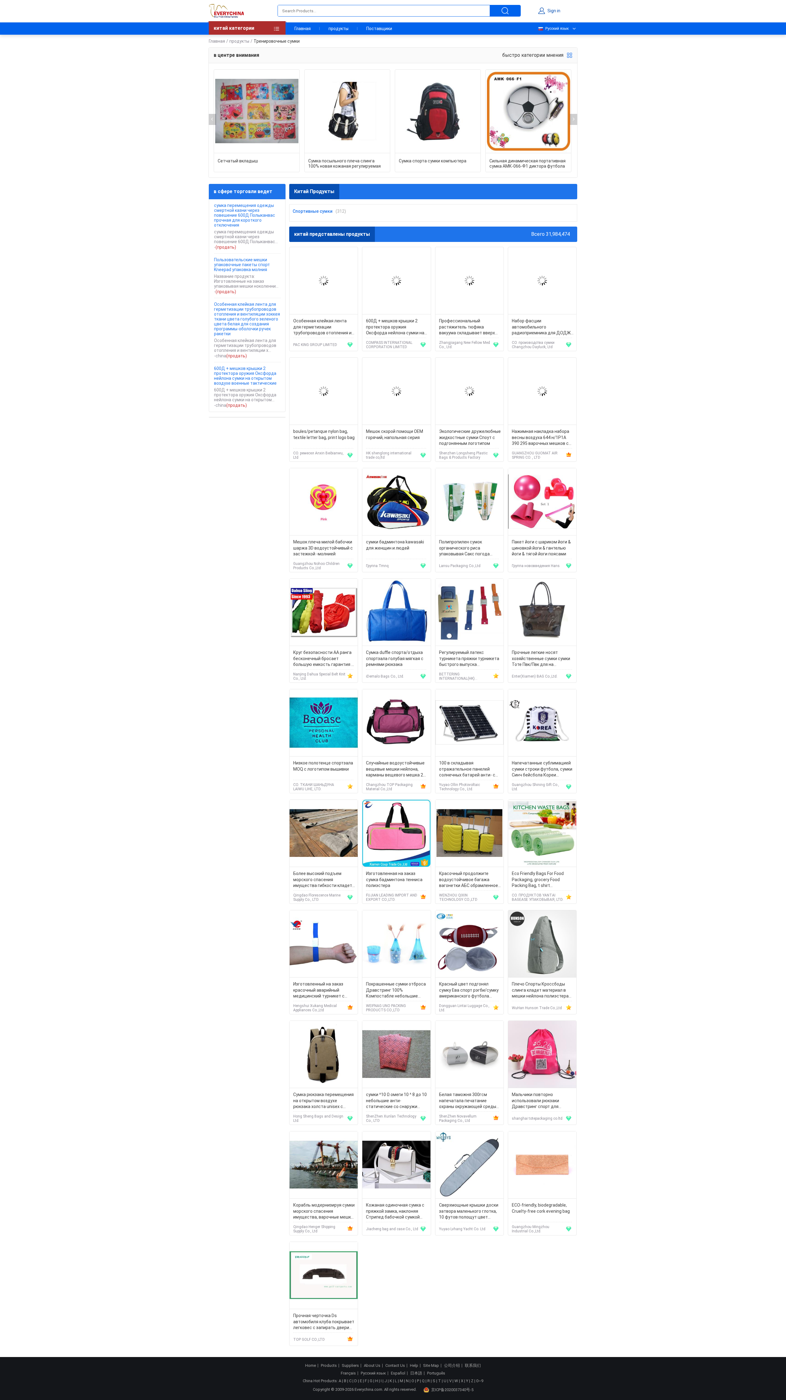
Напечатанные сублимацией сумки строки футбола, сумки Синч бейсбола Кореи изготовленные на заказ (542, 769)
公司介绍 (452, 1365)
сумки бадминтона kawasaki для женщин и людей (395, 544)
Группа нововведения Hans (536, 566)
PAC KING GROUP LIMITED (315, 345)
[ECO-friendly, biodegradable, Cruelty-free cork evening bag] (542, 1165)
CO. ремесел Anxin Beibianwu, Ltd (318, 455)
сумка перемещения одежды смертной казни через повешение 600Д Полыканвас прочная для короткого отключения (244, 215)
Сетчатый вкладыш (238, 160)
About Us (372, 1365)
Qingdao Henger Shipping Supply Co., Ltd (314, 1229)
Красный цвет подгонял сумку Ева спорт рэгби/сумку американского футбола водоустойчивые (469, 991)
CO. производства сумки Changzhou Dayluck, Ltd (533, 344)
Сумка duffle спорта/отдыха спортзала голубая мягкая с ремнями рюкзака (394, 658)
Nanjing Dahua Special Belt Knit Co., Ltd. (319, 676)
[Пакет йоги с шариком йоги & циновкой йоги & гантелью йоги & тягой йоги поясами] (542, 501)
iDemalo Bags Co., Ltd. (385, 676)
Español (398, 1373)
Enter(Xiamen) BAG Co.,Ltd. (535, 676)
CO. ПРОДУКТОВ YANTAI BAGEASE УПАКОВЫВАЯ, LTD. (537, 897)
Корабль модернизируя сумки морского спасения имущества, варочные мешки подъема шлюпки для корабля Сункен (324, 1212)
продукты (338, 28)
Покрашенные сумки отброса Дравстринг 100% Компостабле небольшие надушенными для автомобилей (396, 991)
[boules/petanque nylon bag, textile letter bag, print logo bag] (324, 391)
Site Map (431, 1365)
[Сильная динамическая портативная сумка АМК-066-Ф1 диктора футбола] (528, 111)
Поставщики (379, 28)
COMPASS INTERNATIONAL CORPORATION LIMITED (389, 344)
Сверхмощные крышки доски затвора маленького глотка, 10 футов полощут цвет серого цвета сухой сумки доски (468, 1212)
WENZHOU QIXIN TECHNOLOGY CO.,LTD (458, 897)
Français (348, 1373)
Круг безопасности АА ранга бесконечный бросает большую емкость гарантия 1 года (323, 659)
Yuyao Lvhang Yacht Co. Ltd (462, 1229)
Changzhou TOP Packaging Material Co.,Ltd (389, 787)
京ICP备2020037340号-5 (452, 1389)
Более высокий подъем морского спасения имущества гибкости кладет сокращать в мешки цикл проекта (322, 880)
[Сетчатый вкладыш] (256, 111)
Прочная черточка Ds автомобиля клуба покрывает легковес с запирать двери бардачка (323, 1322)
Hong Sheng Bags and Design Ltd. (318, 1118)
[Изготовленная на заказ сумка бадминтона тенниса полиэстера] (396, 833)
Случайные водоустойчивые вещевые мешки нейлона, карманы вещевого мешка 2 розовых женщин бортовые (395, 769)
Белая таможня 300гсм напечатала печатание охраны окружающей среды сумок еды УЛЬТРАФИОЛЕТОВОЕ (467, 1101)
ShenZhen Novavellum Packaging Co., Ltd (458, 1118)
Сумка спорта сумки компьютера (432, 160)
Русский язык (557, 28)
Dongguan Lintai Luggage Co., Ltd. (464, 1008)
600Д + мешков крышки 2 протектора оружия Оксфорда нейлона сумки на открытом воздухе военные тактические (245, 376)
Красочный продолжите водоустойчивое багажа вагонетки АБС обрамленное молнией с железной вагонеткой (468, 880)
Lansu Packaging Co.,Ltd (460, 566)
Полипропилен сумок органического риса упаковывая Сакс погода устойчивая (464, 548)
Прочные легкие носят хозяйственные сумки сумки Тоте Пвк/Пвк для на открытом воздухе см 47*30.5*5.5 (541, 659)
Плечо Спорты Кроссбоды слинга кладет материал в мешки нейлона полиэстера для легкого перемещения (540, 991)
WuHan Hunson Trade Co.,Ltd (537, 1008)
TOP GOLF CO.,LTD (309, 1339)
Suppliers (350, 1365)
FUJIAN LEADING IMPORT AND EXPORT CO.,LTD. (391, 897)
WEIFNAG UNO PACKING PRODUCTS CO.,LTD (386, 1008)
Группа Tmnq (377, 566)
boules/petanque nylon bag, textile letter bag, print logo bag (324, 434)
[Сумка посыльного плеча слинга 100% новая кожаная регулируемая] (347, 111)
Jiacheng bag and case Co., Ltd (392, 1229)
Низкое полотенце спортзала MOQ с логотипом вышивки (323, 766)
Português (436, 1373)
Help (414, 1365)
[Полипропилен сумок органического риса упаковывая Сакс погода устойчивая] (469, 501)
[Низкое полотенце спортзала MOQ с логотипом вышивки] (324, 722)
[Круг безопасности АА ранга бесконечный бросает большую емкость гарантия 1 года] (324, 612)
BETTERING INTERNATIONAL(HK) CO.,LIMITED (457, 676)
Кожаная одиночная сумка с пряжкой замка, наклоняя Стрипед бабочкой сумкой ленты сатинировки (395, 1212)
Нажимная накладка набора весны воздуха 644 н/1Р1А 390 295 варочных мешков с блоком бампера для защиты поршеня (541, 438)
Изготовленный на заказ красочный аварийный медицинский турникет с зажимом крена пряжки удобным (318, 991)
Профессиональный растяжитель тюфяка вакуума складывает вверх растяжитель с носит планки (469, 327)
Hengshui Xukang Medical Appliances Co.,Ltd (315, 1008)
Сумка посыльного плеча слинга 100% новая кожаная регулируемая (344, 163)
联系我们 (473, 1365)
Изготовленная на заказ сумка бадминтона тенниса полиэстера (394, 879)
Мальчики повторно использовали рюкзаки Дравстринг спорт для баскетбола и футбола (535, 1101)
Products (329, 1365)
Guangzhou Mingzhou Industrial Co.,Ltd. (530, 1229)
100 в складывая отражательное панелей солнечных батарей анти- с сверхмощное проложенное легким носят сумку (467, 769)
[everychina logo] (226, 11)
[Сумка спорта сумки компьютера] (438, 111)
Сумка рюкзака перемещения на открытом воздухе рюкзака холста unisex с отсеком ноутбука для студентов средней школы (323, 1101)
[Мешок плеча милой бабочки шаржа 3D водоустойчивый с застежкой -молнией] (324, 501)
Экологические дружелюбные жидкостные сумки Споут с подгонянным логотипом (470, 437)
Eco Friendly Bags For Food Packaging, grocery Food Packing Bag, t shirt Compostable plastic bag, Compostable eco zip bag (538, 880)
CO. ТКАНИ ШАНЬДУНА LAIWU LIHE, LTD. (313, 787)
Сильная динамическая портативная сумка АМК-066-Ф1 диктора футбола (527, 163)
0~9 (479, 1381)
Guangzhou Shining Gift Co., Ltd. (535, 787)
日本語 (416, 1373)
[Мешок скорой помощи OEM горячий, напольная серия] (396, 391)
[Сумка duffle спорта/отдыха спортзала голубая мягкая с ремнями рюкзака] (396, 612)
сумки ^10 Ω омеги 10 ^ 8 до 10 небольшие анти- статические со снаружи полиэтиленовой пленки (396, 1101)
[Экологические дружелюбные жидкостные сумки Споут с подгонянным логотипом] (469, 391)
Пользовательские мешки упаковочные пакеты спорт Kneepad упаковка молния (242, 264)
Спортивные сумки (313, 211)
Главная (302, 28)
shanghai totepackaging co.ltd (537, 1118)
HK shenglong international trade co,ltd (388, 455)
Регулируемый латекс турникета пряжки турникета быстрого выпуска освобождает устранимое (469, 659)
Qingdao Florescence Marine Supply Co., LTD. (316, 897)
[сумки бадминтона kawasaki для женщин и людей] (396, 501)
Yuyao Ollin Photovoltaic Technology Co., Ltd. (459, 787)
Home (310, 1365)
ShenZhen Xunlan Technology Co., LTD (391, 1118)
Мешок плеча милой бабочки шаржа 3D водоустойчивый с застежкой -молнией (323, 547)
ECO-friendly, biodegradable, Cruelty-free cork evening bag (541, 1208)
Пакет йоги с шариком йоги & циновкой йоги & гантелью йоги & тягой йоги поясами (541, 547)
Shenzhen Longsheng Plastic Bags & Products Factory (463, 455)
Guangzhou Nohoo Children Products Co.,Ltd (316, 566)
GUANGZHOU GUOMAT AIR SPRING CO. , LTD (535, 455)
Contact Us (395, 1365)
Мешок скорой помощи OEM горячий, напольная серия (394, 434)
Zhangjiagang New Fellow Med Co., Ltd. (464, 344)
